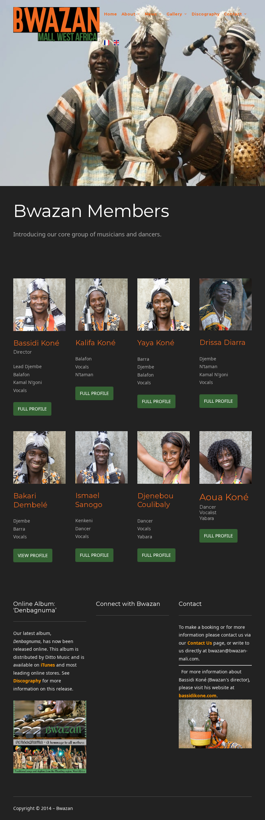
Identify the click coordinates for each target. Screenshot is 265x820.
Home (110, 14)
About (128, 14)
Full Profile (32, 409)
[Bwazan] (56, 28)
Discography (205, 14)
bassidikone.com (198, 695)
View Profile (33, 555)
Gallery (174, 14)
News (151, 14)
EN (116, 42)
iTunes (48, 665)
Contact (233, 14)
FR (106, 42)
